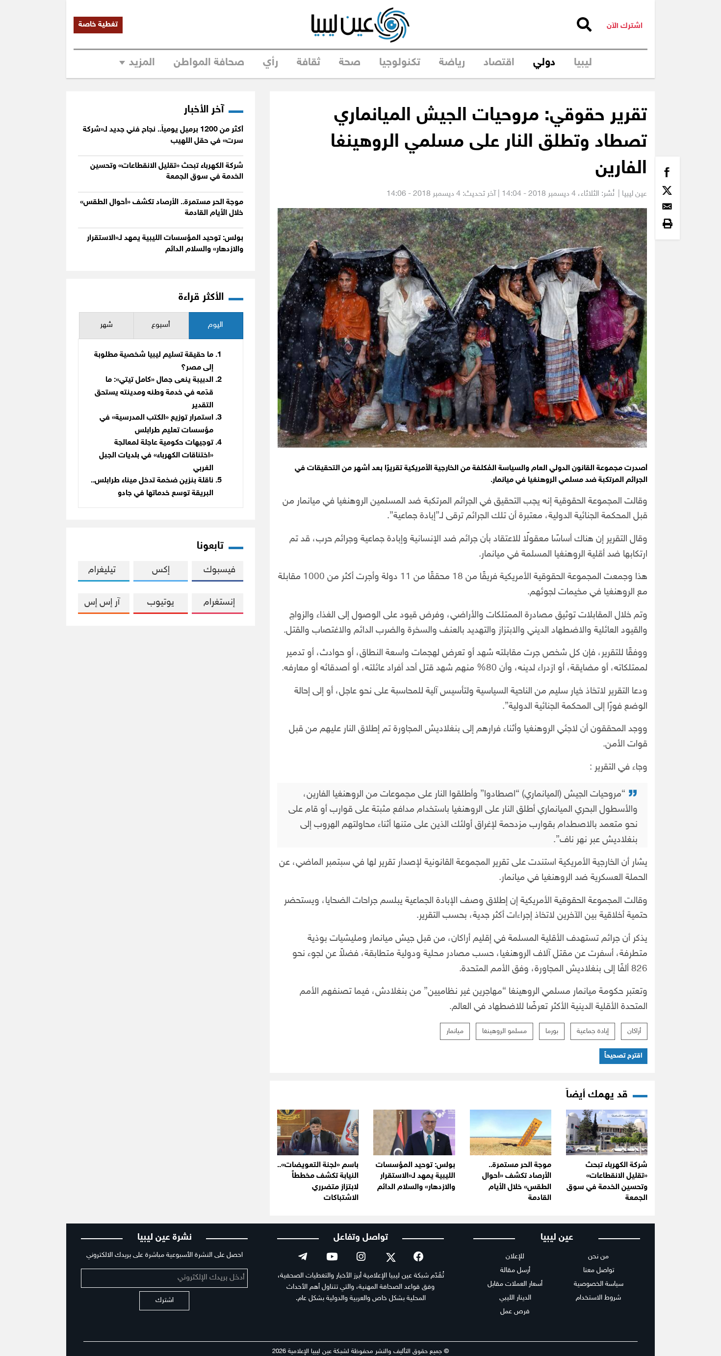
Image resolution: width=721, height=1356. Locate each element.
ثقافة (308, 62)
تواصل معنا (598, 1270)
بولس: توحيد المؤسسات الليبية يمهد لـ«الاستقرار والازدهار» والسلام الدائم (415, 1176)
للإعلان (515, 1256)
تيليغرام (102, 570)
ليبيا (583, 62)
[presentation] (215, 325)
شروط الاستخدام (598, 1298)
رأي (270, 62)
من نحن (598, 1256)
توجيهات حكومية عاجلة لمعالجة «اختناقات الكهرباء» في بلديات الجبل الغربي (156, 455)
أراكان (634, 1031)
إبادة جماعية (593, 1031)
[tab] (215, 325)
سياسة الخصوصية (598, 1284)
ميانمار (455, 1031)
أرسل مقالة (515, 1270)
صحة (349, 62)
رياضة (452, 62)
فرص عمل (515, 1311)
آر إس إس (102, 602)
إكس (161, 570)
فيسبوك (219, 570)
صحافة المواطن (209, 62)
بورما (551, 1031)
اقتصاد (499, 62)
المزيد (142, 62)
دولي (544, 62)
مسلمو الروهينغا (504, 1031)
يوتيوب (160, 602)
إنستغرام (219, 602)
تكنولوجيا (399, 62)
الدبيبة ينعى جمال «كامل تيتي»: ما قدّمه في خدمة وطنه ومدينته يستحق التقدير (154, 392)
